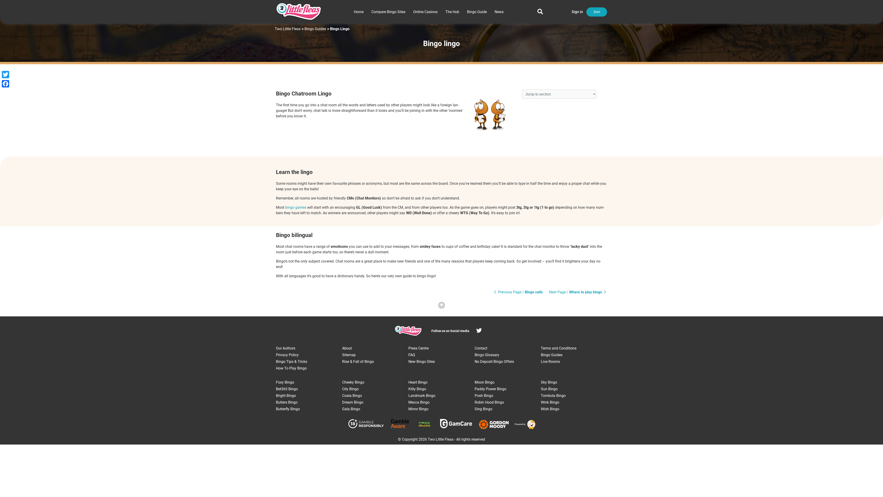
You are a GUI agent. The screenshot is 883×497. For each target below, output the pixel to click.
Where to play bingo (576, 292)
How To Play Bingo (291, 368)
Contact (481, 348)
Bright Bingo (286, 395)
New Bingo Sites (421, 361)
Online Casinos (425, 12)
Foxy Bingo (285, 382)
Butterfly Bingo (288, 409)
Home (359, 12)
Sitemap (349, 355)
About (347, 348)
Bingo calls (520, 292)
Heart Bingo (417, 382)
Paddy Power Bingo (490, 389)
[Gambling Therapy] (494, 424)
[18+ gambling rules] (366, 424)
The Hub (452, 12)
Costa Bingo (352, 395)
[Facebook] (5, 83)
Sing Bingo (483, 409)
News (499, 12)
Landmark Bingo (421, 395)
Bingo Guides (315, 29)
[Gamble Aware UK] (400, 424)
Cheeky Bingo (353, 382)
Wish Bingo (550, 409)
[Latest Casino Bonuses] (530, 424)
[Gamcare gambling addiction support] (456, 424)
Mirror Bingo (418, 409)
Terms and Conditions (558, 348)
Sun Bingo (549, 389)
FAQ (411, 355)
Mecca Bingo (419, 402)
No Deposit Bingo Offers (494, 361)
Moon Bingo (484, 382)
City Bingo (350, 389)
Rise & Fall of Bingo (358, 361)
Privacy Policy (287, 355)
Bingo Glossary (487, 355)
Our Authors (285, 348)
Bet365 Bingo (287, 389)
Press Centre (418, 348)
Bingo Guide (477, 12)
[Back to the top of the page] (441, 305)
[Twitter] (5, 74)
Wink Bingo (550, 402)
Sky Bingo (549, 382)
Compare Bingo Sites (388, 12)
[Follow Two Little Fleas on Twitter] (479, 331)
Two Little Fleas (288, 29)
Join (596, 12)
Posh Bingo (484, 395)
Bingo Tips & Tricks (291, 361)
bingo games (295, 207)
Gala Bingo (351, 409)
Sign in (577, 12)
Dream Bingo (352, 402)
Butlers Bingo (287, 402)
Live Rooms (550, 361)
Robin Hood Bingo (489, 402)
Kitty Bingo (417, 389)
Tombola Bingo (553, 395)
